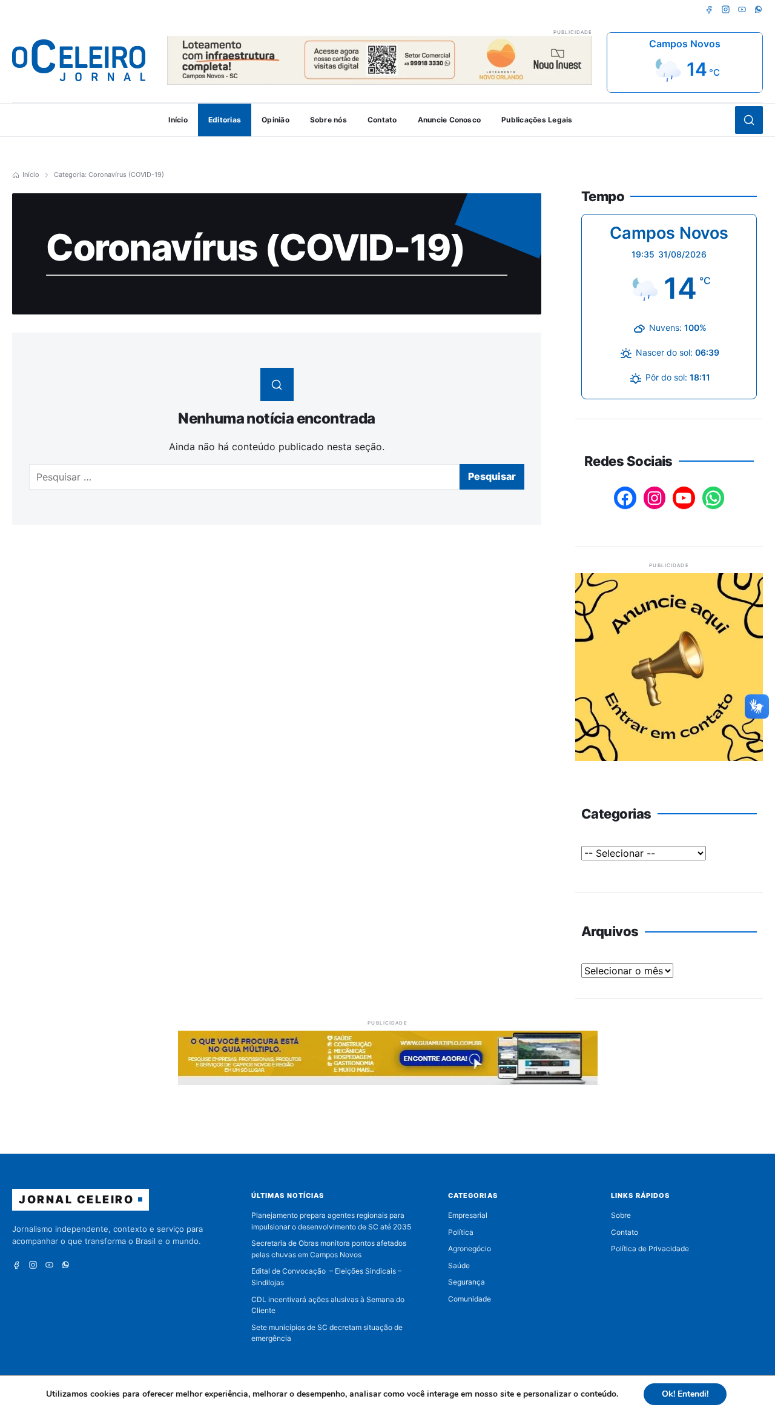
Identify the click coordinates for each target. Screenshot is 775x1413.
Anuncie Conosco (449, 119)
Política (460, 1232)
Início (177, 119)
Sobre (621, 1215)
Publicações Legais (536, 119)
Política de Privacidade (650, 1248)
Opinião (275, 119)
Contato (382, 119)
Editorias (224, 119)
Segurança (466, 1281)
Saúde (459, 1265)
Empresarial (467, 1215)
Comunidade (469, 1298)
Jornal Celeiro (76, 1199)
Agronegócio (469, 1248)
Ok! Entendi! (685, 1394)
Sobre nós (328, 119)
